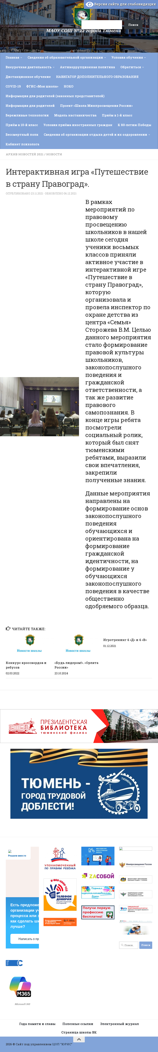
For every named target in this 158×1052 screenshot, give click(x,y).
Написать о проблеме (34, 939)
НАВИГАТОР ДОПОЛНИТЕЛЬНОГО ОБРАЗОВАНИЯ (97, 77)
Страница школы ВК (79, 1032)
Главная (12, 57)
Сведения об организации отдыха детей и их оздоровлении (95, 134)
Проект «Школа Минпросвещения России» (96, 106)
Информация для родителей (30, 106)
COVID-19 (13, 86)
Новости (54, 154)
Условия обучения (127, 57)
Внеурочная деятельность (29, 67)
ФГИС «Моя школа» (42, 86)
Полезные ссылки (77, 1024)
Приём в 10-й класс (22, 125)
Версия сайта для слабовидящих (124, 4)
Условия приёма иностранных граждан (77, 125)
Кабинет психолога (22, 144)
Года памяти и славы (37, 1024)
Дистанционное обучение (28, 77)
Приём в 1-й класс (117, 115)
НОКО (68, 86)
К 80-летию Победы (134, 125)
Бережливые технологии (27, 115)
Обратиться (130, 67)
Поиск (77, 8)
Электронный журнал (119, 1024)
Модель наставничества (75, 115)
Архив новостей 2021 (25, 154)
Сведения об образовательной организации (65, 57)
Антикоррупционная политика (87, 67)
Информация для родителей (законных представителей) (55, 96)
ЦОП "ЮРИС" (62, 1044)
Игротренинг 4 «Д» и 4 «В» (125, 640)
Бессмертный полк (22, 134)
